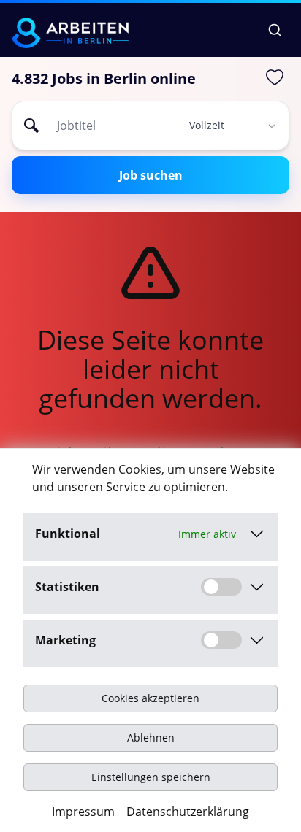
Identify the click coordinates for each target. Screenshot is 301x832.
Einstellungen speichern (150, 777)
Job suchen (151, 175)
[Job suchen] (274, 30)
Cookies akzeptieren (150, 698)
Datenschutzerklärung (187, 812)
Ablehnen (151, 737)
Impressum (83, 812)
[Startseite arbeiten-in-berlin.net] (70, 33)
